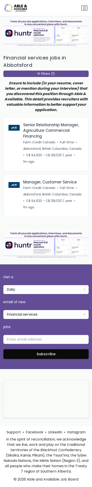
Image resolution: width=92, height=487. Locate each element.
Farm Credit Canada (39, 142)
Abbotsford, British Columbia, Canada (52, 148)
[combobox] (46, 289)
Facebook (34, 432)
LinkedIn (55, 432)
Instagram (76, 432)
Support (13, 432)
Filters (48, 73)
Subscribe (46, 354)
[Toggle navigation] (84, 8)
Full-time (67, 142)
